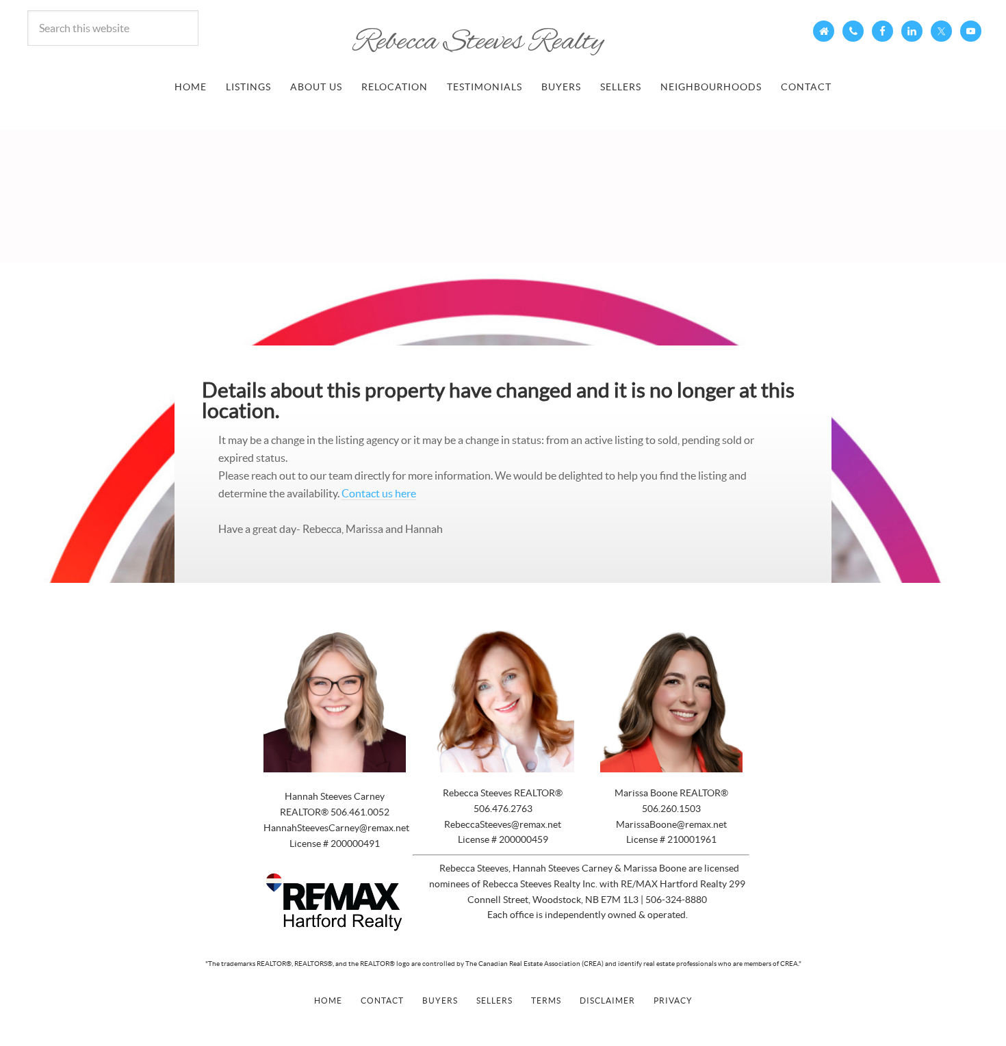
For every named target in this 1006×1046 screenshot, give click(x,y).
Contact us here (378, 493)
